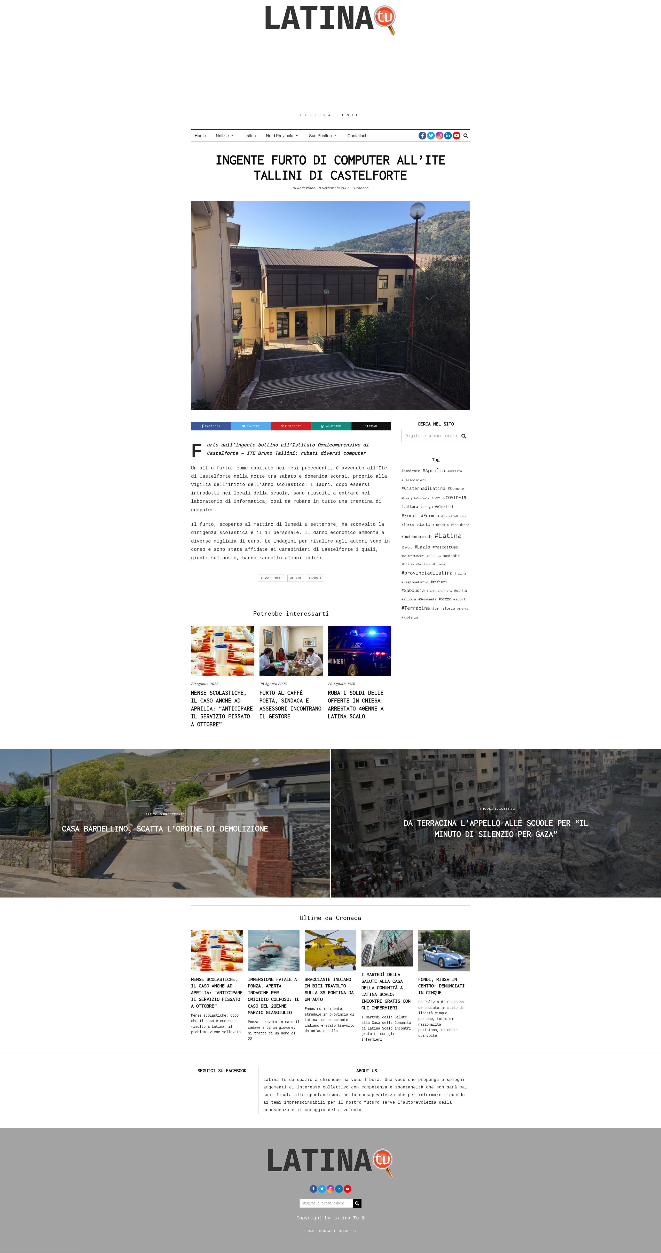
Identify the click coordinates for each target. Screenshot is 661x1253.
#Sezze (445, 599)
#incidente (460, 525)
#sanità (460, 591)
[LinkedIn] (448, 136)
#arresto (454, 471)
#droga (426, 506)
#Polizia (408, 564)
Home (200, 135)
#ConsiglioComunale (415, 498)
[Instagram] (439, 136)
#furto (295, 578)
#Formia (430, 515)
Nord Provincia (279, 135)
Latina (250, 135)
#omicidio (451, 556)
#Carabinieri (414, 480)
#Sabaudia (413, 590)
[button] (464, 436)
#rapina (460, 573)
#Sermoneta (427, 599)
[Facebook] (422, 136)
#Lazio (422, 547)
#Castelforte (271, 578)
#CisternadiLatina (423, 488)
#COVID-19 (454, 497)
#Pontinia (423, 564)
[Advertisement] (330, 74)
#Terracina (416, 608)
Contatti (327, 1231)
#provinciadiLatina (427, 573)
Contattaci (357, 135)
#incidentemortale (417, 537)
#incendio (440, 525)
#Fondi (410, 515)
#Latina (448, 535)
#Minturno (434, 556)
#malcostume (445, 547)
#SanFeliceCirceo (439, 591)
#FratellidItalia (453, 516)
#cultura (410, 506)
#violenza (410, 617)
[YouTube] (456, 136)
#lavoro (407, 547)
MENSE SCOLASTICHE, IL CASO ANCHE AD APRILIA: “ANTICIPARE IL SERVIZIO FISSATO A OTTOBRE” (222, 708)
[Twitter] (431, 136)
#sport (459, 599)
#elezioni (444, 507)
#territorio (443, 608)
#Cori (436, 498)
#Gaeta (423, 524)
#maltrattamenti (413, 556)
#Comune (456, 488)
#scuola (315, 578)
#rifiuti (439, 582)
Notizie (222, 135)
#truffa (462, 608)
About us (347, 1231)
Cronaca (361, 188)
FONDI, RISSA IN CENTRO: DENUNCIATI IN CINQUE (441, 986)
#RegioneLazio (415, 582)
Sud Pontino (320, 135)
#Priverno (439, 564)
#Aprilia (433, 470)
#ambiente (411, 471)
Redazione (306, 188)
